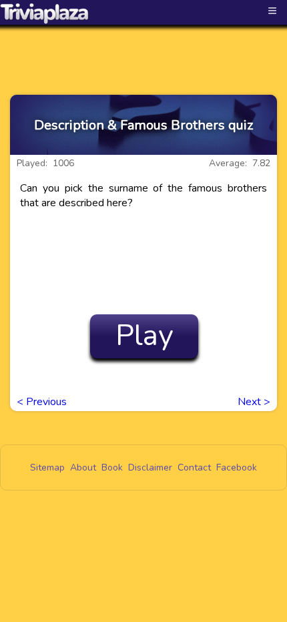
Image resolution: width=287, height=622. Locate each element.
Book (112, 467)
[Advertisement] (143, 48)
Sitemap (47, 467)
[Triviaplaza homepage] (44, 13)
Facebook (236, 467)
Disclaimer (150, 467)
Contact (194, 467)
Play (144, 336)
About (83, 467)
